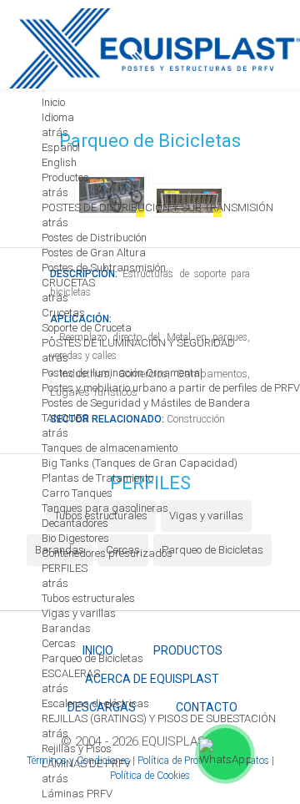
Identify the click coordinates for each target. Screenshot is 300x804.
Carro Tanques (77, 493)
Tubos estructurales (88, 598)
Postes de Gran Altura (94, 252)
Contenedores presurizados (107, 553)
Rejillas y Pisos (77, 748)
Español (61, 147)
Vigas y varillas (79, 613)
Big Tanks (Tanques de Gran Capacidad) (140, 463)
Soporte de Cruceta (87, 327)
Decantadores (75, 523)
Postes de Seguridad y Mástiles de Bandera (146, 403)
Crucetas (63, 312)
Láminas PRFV (77, 793)
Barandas (66, 628)
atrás (55, 132)
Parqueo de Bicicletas (92, 658)
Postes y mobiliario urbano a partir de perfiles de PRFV (171, 388)
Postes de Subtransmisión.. (106, 267)
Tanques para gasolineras (105, 508)
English (59, 162)
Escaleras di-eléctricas (95, 703)
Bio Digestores (75, 538)
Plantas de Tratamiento (97, 478)
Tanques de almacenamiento (110, 448)
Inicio (53, 102)
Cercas (59, 643)
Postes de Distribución (94, 237)
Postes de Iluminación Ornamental (122, 373)
